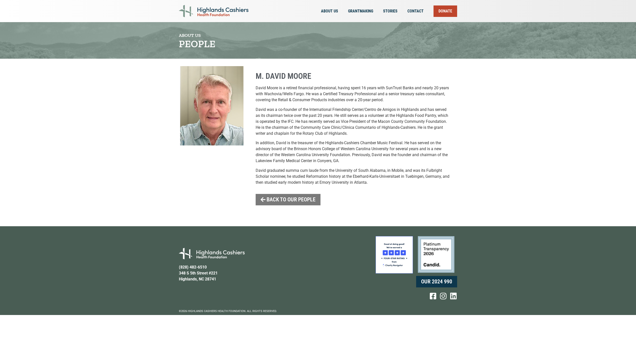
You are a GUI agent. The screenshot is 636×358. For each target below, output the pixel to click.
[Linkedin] (453, 296)
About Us (329, 11)
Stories (390, 11)
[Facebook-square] (433, 296)
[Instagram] (443, 296)
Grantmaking (360, 11)
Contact (415, 11)
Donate (445, 11)
